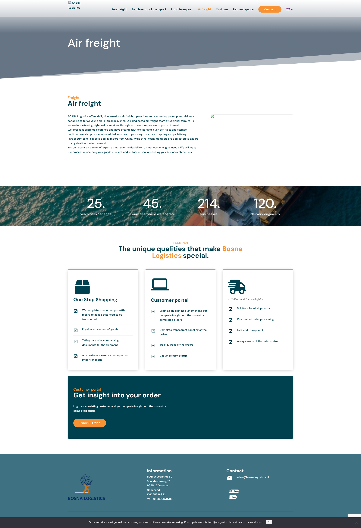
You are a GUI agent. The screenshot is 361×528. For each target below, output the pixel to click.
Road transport (182, 9)
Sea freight (119, 9)
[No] (356, 523)
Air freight (204, 9)
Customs (222, 9)
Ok (269, 522)
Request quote (243, 9)
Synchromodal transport (149, 9)
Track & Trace (89, 423)
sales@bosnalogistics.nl (252, 477)
